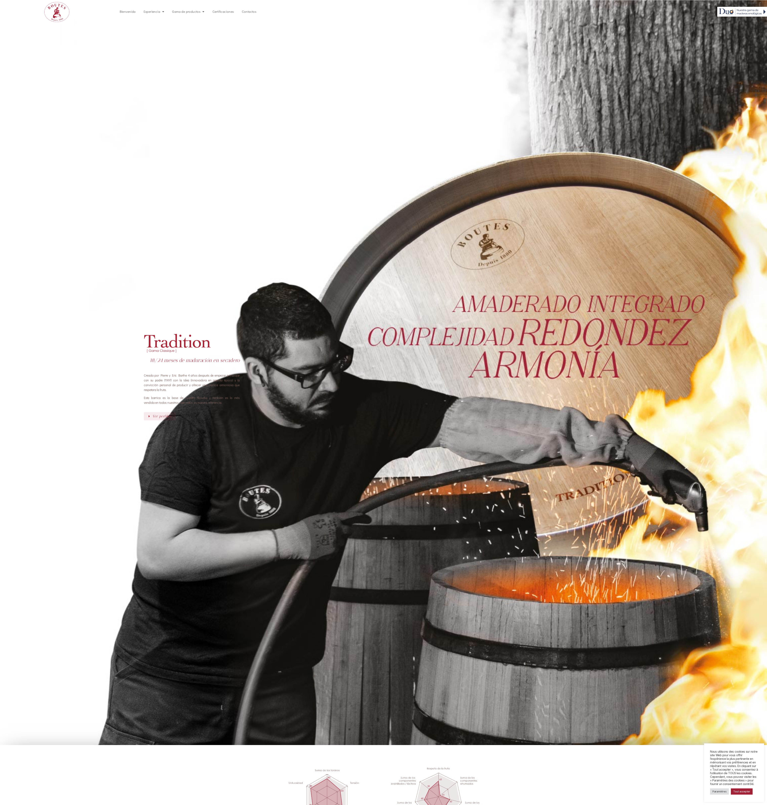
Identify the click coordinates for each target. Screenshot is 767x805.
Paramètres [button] (719, 791)
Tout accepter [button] (741, 791)
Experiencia (152, 11)
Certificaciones (223, 11)
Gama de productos (186, 11)
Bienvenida (128, 11)
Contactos (249, 11)
